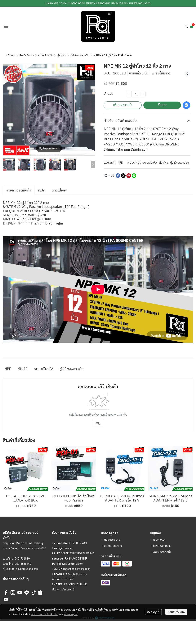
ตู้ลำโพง (61, 55)
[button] (186, 26)
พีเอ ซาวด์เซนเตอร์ (63, 579)
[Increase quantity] (142, 94)
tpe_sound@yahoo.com (24, 569)
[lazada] (6, 599)
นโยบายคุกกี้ (71, 614)
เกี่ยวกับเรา (159, 540)
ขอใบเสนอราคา (113, 546)
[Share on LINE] (134, 175)
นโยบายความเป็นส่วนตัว (44, 614)
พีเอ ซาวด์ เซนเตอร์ (63, 589)
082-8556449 (23, 564)
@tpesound (66, 548)
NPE (120, 163)
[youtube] (20, 593)
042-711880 (22, 558)
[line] (27, 593)
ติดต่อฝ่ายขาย (112, 540)
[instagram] (13, 593)
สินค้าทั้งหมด (27, 55)
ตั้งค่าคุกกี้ (153, 612)
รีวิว (98, 423)
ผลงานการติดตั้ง (162, 552)
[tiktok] (33, 593)
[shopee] (40, 593)
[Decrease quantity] (128, 94)
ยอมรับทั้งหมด (176, 612)
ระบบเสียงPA (45, 55)
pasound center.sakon (70, 564)
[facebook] (6, 593)
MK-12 (22, 369)
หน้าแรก (10, 55)
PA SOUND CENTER (76, 558)
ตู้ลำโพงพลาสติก (79, 55)
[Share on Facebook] (118, 175)
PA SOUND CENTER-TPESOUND (75, 553)
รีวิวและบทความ (162, 546)
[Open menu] (6, 26)
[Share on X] (123, 175)
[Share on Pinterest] (128, 175)
